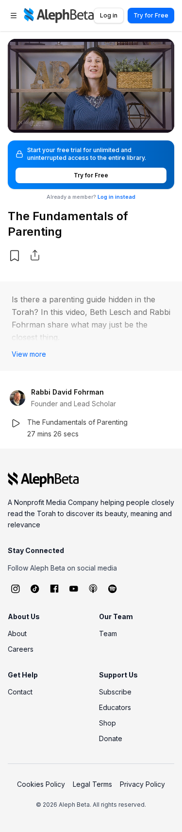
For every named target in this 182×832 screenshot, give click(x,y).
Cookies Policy (41, 784)
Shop (107, 723)
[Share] (35, 255)
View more (29, 354)
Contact (20, 692)
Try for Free (150, 15)
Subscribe (115, 692)
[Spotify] (112, 588)
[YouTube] (74, 588)
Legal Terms (92, 784)
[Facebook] (54, 588)
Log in (108, 15)
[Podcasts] (93, 588)
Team (108, 633)
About (17, 633)
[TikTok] (35, 588)
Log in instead (116, 196)
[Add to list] (14, 255)
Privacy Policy (142, 784)
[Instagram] (15, 588)
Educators (115, 707)
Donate (110, 738)
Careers (20, 649)
